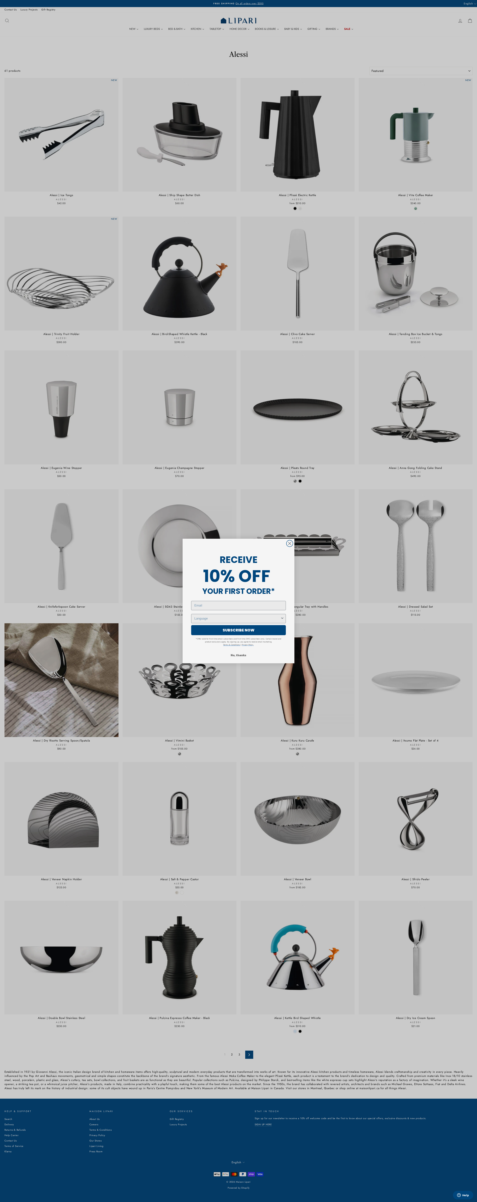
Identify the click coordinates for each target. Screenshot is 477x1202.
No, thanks (238, 655)
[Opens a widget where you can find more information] (463, 1195)
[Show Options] (282, 618)
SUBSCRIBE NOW (239, 630)
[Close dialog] (289, 543)
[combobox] (237, 618)
